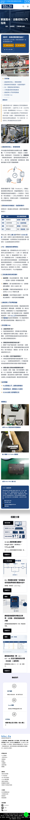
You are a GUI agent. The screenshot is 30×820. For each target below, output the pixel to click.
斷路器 (3, 817)
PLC (18, 223)
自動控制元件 (17, 742)
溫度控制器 (23, 223)
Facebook (6, 805)
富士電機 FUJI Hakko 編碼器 (10, 454)
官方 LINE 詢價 (9, 49)
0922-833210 (9, 45)
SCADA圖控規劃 (5, 779)
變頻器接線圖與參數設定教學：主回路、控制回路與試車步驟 (15, 618)
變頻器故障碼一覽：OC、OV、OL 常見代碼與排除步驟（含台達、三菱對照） (15, 658)
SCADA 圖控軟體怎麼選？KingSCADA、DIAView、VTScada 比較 (13, 544)
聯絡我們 (3, 795)
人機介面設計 (7, 497)
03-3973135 (21, 45)
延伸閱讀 (7, 97)
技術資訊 (12, 26)
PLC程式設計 (4, 775)
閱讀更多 (7, 554)
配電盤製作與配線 (5, 783)
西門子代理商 (23, 740)
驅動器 (5, 493)
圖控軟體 (20, 815)
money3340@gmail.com (10, 504)
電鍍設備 (14, 818)
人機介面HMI (4, 757)
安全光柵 (19, 818)
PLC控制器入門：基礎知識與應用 (13, 385)
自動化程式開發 (5, 773)
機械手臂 (19, 817)
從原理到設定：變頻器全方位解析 (13, 389)
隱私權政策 (4, 797)
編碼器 (23, 219)
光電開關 (3, 763)
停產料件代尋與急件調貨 (7, 785)
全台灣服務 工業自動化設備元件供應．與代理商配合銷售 (15, 814)
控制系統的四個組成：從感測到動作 (14, 84)
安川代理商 (16, 740)
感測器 (19, 219)
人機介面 (13, 234)
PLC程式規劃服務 (14, 497)
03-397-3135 (8, 502)
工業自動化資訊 (5, 794)
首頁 (6, 26)
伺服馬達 (22, 229)
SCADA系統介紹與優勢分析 (11, 392)
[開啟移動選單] (28, 6)
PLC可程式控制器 (8, 561)
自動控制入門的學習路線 (11, 92)
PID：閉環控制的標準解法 (11, 87)
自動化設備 (13, 817)
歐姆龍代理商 (11, 740)
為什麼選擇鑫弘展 (5, 792)
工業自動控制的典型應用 (11, 90)
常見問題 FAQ (8, 95)
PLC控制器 (10, 493)
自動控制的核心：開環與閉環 (12, 82)
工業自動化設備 (21, 26)
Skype (5, 810)
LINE (5, 807)
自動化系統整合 (5, 781)
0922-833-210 (7, 500)
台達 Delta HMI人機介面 (9, 481)
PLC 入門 (13, 315)
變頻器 (19, 226)
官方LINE (7, 506)
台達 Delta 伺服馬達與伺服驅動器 (11, 427)
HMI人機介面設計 (5, 777)
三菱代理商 (4, 740)
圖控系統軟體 (7, 522)
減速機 (22, 817)
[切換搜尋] (23, 6)
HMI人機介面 (20, 492)
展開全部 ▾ (5, 100)
